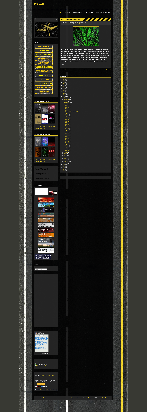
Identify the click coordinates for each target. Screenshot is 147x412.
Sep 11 (67, 135)
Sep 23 (67, 116)
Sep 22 (67, 118)
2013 (64, 91)
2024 (64, 80)
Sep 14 (67, 130)
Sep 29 (67, 105)
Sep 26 (67, 110)
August (66, 152)
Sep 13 (67, 132)
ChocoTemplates (106, 397)
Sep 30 (67, 104)
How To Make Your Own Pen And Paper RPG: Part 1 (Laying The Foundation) (41, 338)
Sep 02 (67, 149)
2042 (64, 79)
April (65, 158)
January (66, 163)
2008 (64, 166)
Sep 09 (67, 138)
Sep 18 (67, 124)
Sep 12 (67, 133)
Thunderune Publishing (103, 12)
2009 (64, 164)
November (66, 99)
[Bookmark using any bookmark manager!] (40, 361)
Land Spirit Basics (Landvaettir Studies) (40, 348)
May (65, 156)
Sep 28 (67, 107)
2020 (64, 82)
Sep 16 (67, 127)
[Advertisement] (92, 177)
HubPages (45, 353)
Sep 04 (67, 146)
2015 (64, 88)
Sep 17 (67, 125)
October (66, 101)
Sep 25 (67, 113)
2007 (64, 167)
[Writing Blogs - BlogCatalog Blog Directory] (46, 389)
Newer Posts (63, 70)
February (66, 161)
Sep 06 (67, 142)
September (67, 102)
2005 (64, 170)
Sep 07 (67, 141)
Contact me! (89, 12)
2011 (64, 94)
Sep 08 (67, 139)
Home (60, 12)
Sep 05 (67, 144)
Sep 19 (67, 122)
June (65, 155)
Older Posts (108, 70)
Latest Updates (77, 12)
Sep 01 (67, 150)
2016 (64, 87)
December (66, 97)
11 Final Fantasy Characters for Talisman (41, 342)
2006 (64, 169)
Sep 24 (67, 115)
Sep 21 (67, 119)
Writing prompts (68, 23)
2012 (64, 93)
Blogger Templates (75, 397)
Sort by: (36, 335)
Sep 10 (67, 136)
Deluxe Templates (89, 397)
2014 (64, 90)
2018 (64, 84)
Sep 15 (67, 129)
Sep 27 (67, 108)
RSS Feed (67, 12)
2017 (64, 85)
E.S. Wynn (39, 4)
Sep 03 (67, 147)
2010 (64, 96)
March (65, 160)
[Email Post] (62, 64)
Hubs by (41, 333)
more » (36, 353)
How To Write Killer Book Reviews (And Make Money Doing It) (41, 344)
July (65, 153)
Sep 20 (67, 121)
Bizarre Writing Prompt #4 (70, 19)
